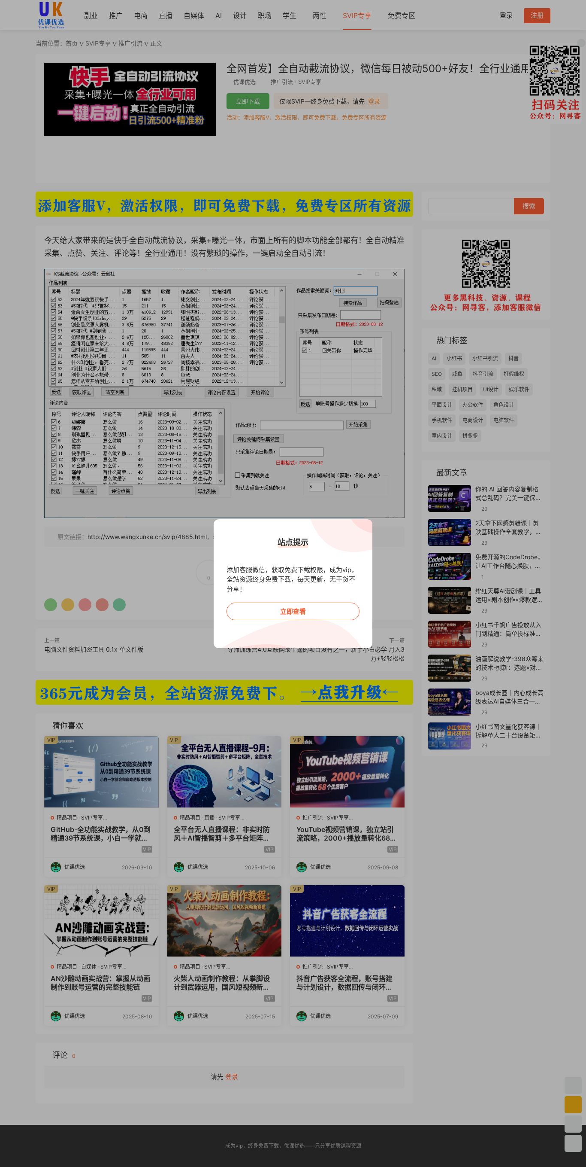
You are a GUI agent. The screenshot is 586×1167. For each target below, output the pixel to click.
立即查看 (293, 611)
